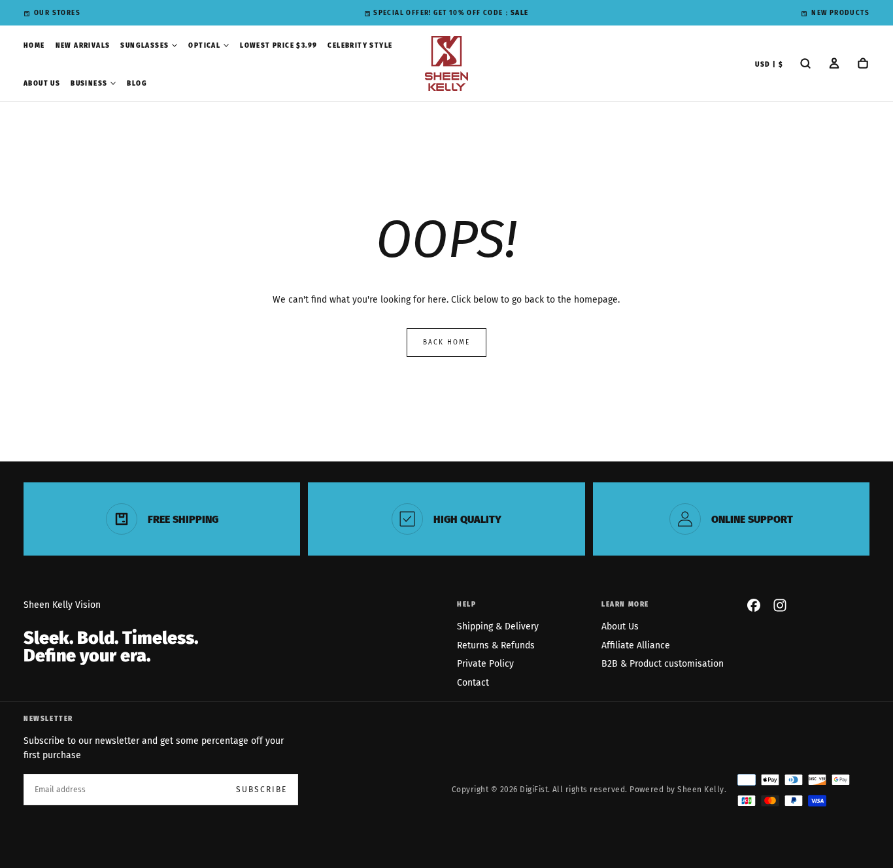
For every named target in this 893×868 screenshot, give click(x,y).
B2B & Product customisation (662, 663)
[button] (769, 65)
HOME (34, 46)
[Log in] (834, 64)
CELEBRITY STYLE (360, 46)
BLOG (137, 84)
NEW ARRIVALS (83, 46)
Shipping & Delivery (498, 626)
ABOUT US (42, 84)
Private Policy (485, 663)
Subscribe (261, 789)
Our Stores (57, 13)
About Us (620, 626)
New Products (840, 13)
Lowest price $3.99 (278, 46)
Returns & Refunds (496, 645)
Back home (446, 342)
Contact (473, 682)
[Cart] (862, 64)
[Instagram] (780, 605)
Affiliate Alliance (635, 645)
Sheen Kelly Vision (62, 604)
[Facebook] (754, 605)
